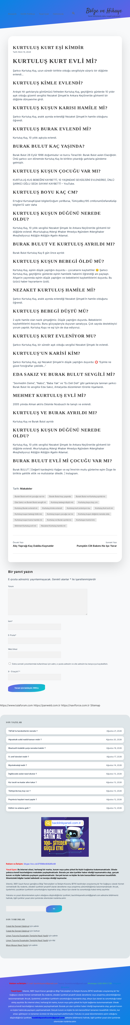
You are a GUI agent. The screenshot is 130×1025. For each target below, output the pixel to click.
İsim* (10, 621)
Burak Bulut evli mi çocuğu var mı (29, 496)
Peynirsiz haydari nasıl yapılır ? (22, 799)
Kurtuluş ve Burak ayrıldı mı (59, 520)
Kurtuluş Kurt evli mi (104, 508)
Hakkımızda (58, 14)
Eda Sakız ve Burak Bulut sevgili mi (30, 502)
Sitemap (95, 705)
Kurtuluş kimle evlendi (52, 508)
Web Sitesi (12, 649)
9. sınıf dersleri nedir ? (18, 756)
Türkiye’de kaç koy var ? (19, 791)
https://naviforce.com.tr (75, 705)
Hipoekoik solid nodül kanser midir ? (25, 739)
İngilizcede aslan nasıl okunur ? (22, 774)
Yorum (11, 586)
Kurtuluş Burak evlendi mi (26, 508)
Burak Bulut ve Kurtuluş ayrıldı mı (90, 496)
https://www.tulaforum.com (16, 705)
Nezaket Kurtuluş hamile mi (53, 526)
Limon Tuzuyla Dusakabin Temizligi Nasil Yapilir (27, 935)
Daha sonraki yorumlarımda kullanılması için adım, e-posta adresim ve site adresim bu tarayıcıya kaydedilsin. (60, 664)
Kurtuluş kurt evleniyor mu (78, 508)
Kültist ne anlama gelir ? (19, 808)
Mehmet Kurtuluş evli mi (25, 526)
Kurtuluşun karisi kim (85, 520)
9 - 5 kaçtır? (14, 671)
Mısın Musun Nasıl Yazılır (17, 945)
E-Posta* (12, 635)
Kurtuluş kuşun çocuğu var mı (60, 514)
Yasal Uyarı (44, 14)
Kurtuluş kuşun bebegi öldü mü (28, 514)
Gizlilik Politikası (27, 14)
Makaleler (26, 488)
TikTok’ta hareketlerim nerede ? (23, 731)
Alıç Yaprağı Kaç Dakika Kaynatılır (33, 545)
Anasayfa (12, 14)
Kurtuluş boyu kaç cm (88, 502)
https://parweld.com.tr (47, 705)
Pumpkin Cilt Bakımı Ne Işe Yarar (97, 545)
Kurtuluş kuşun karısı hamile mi (28, 520)
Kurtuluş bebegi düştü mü (62, 502)
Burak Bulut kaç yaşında (60, 496)
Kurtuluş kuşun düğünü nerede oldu (93, 514)
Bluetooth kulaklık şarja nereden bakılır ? (27, 748)
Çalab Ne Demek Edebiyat (17, 926)
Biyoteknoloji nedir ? (17, 765)
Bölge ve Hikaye (104, 11)
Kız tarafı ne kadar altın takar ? (22, 782)
